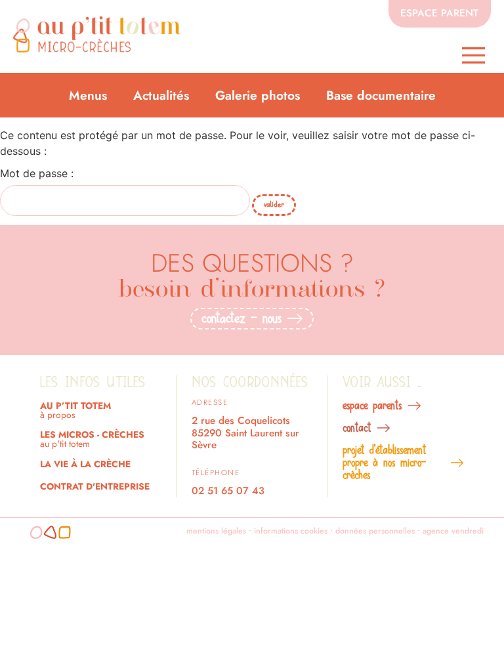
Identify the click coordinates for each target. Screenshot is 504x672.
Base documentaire (381, 95)
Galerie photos (257, 95)
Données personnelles (375, 531)
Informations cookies (290, 531)
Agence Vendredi (453, 531)
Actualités (161, 95)
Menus (88, 95)
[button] (473, 55)
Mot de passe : (37, 174)
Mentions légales (216, 531)
